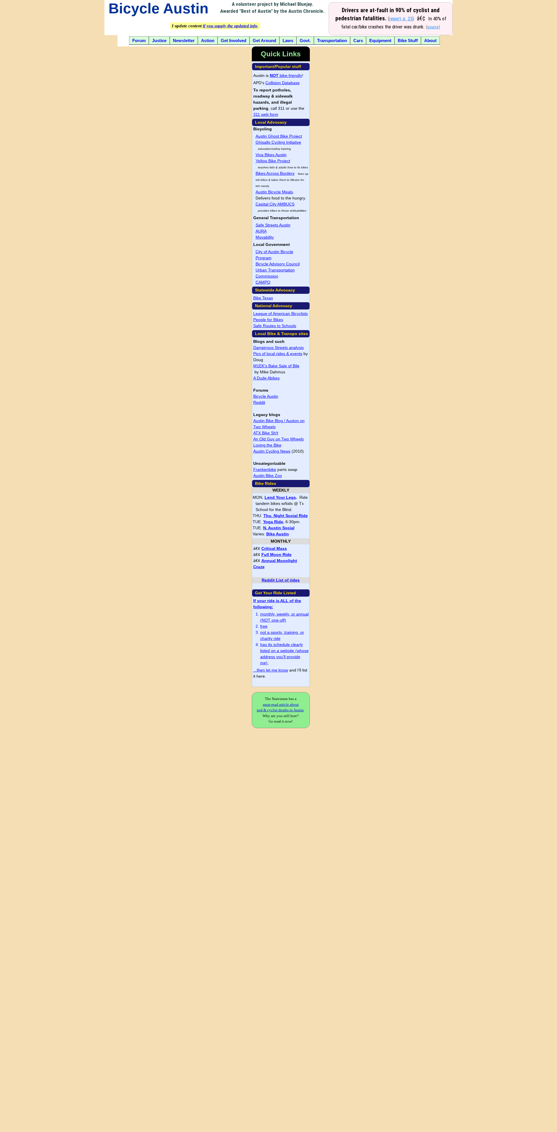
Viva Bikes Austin (271, 154)
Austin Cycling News (271, 451)
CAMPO (263, 282)
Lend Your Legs (280, 497)
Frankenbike (264, 469)
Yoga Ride (273, 521)
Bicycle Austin (158, 8)
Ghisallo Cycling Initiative (278, 142)
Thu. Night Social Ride (285, 515)
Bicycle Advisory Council (278, 264)
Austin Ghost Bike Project (279, 136)
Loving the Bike (267, 445)
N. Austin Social (278, 527)
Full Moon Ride (276, 554)
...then (259, 670)
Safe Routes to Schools (274, 325)
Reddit (259, 402)
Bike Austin (277, 534)
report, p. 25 (401, 18)
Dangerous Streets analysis (278, 347)
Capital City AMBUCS (275, 204)
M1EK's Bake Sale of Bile (276, 365)
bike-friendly (286, 75)
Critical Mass (274, 548)
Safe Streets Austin (273, 225)
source (433, 27)
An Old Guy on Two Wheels (278, 439)
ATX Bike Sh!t (265, 433)
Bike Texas (263, 298)
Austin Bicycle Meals (274, 192)
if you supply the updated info (230, 26)
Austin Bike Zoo (267, 475)
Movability (265, 237)
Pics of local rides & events (277, 353)
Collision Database (282, 82)
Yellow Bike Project (273, 161)
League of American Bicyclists (280, 313)
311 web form (265, 114)
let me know (277, 670)
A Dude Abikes (266, 378)
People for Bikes (268, 319)
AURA (261, 231)
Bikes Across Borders (275, 173)
